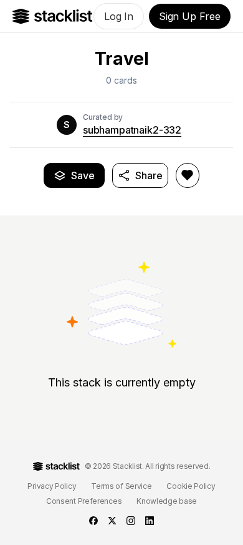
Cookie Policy (190, 486)
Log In (118, 16)
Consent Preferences (84, 501)
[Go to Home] (52, 16)
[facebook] (93, 520)
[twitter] (112, 520)
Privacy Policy (51, 486)
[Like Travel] (187, 175)
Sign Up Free (190, 16)
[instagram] (130, 520)
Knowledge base (166, 501)
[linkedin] (149, 520)
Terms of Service (121, 486)
